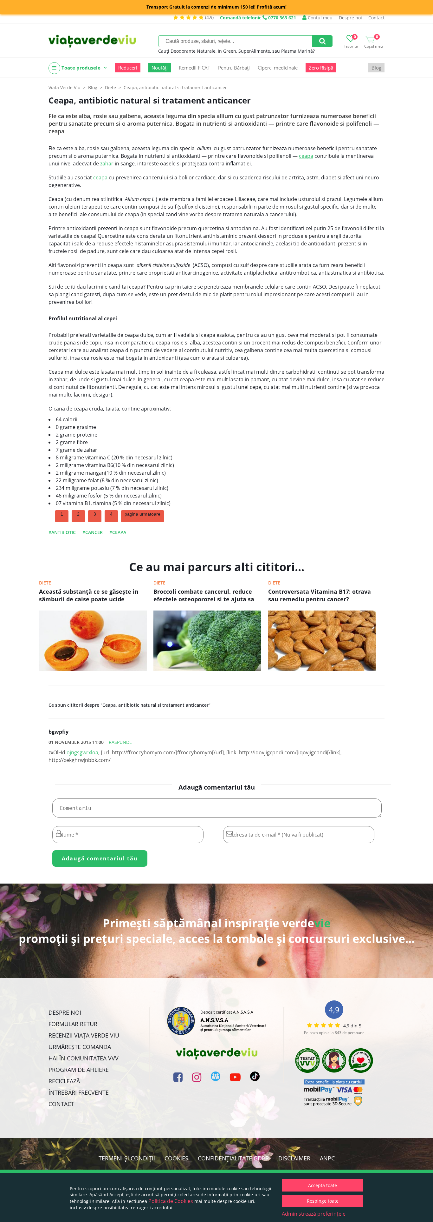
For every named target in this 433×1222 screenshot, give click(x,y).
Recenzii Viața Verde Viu (83, 1035)
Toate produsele (81, 67)
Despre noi (350, 18)
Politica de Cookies (170, 1201)
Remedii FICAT (194, 67)
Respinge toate (323, 1201)
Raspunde (120, 742)
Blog (376, 67)
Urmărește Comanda (79, 1047)
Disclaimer (294, 1158)
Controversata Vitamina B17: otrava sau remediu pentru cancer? (319, 595)
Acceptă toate (322, 1185)
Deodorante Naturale (193, 51)
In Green (227, 51)
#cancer (92, 532)
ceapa (306, 155)
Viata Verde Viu (64, 87)
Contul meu (320, 18)
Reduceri (127, 67)
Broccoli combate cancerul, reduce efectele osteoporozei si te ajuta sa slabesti (203, 596)
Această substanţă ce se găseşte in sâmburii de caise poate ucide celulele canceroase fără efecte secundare (89, 596)
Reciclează (64, 1081)
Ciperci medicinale (278, 67)
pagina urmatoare (142, 514)
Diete (45, 583)
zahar (106, 163)
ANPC (327, 1158)
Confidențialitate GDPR (233, 1158)
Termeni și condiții (127, 1158)
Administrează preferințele (314, 1213)
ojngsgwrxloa (82, 752)
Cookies (176, 1158)
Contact (376, 18)
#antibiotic (62, 532)
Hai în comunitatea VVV (83, 1058)
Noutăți (160, 67)
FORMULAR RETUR (72, 1024)
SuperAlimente (254, 51)
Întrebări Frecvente (78, 1092)
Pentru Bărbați (234, 67)
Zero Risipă (321, 67)
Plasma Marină (297, 51)
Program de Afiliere (78, 1069)
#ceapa (117, 532)
